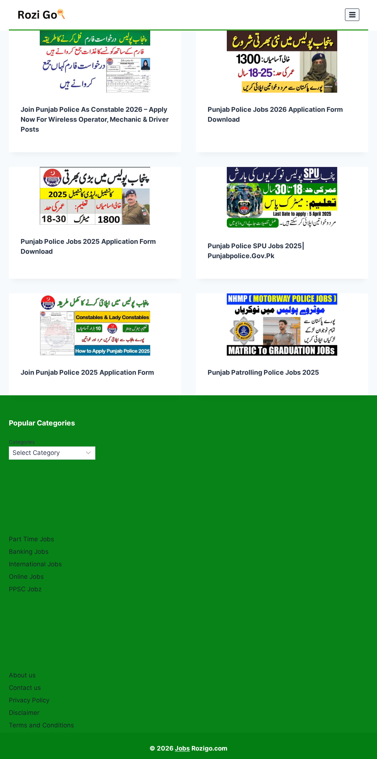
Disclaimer (24, 712)
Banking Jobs (29, 551)
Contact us (25, 687)
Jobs (182, 748)
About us (22, 675)
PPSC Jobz (25, 589)
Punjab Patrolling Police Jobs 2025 (263, 372)
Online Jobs (26, 576)
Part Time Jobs (31, 539)
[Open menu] (352, 14)
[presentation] (95, 62)
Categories (22, 442)
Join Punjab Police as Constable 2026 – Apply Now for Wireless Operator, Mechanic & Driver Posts (95, 119)
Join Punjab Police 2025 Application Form (87, 372)
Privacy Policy (29, 700)
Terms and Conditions (41, 725)
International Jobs (35, 564)
